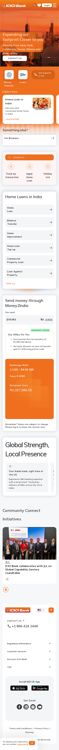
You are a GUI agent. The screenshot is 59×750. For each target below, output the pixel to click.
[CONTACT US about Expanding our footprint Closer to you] (29, 39)
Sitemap (29, 732)
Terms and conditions (20, 728)
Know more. (23, 744)
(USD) (48, 319)
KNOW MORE (12, 119)
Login (47, 5)
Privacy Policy (42, 728)
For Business (12, 138)
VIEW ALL (10, 283)
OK (32, 743)
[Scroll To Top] (51, 610)
